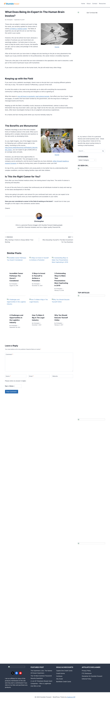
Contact (94, 3)
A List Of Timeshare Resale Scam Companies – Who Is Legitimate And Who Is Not (41, 683)
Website (55, 376)
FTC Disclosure (86, 673)
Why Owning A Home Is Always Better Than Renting (19, 239)
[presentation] (16, 263)
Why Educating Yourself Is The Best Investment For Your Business (58, 239)
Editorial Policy (86, 679)
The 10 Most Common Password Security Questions (41, 677)
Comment (9, 354)
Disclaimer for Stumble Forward (92, 676)
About (89, 3)
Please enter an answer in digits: (15, 381)
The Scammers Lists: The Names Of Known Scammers (41, 672)
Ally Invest (59, 679)
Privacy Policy (86, 670)
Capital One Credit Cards (64, 670)
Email (31, 376)
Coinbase (59, 676)
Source (57, 47)
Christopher (10, 19)
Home (83, 3)
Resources (102, 3)
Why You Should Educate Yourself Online (61, 317)
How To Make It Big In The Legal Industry (38, 317)
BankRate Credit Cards (63, 681)
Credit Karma (60, 673)
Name (8, 376)
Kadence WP (71, 697)
